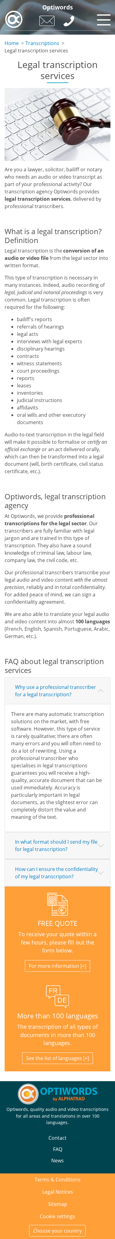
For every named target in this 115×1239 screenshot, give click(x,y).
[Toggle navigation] (102, 18)
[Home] (14, 19)
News (57, 1160)
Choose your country (57, 1230)
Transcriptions (42, 43)
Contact (57, 1137)
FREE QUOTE (57, 923)
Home (12, 43)
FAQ (57, 1149)
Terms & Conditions (58, 1179)
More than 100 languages (57, 1015)
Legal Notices (57, 1191)
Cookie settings (57, 1216)
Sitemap (57, 1204)
